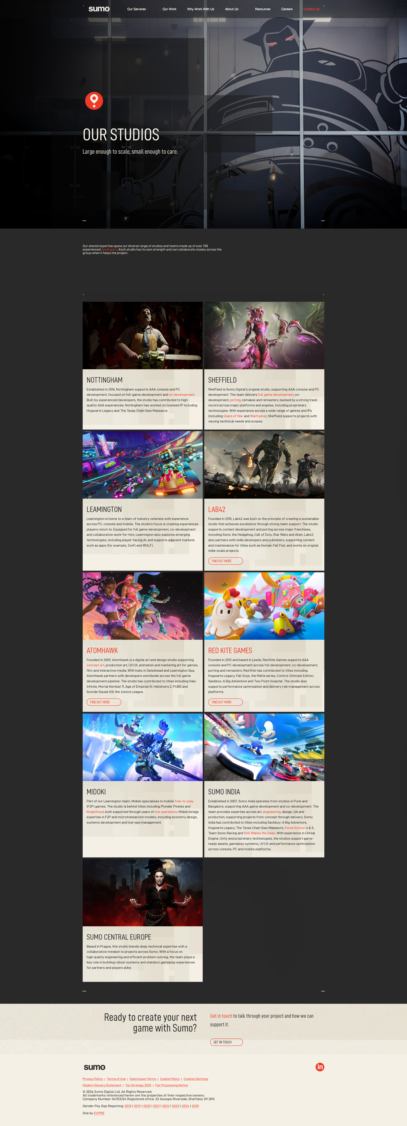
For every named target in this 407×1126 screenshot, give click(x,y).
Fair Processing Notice (171, 1085)
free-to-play (184, 801)
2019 (137, 1106)
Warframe (258, 416)
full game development (275, 394)
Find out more (221, 561)
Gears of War (233, 416)
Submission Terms (143, 1079)
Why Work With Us (200, 9)
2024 (185, 1106)
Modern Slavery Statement (102, 1085)
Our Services (136, 9)
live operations (166, 811)
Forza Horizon (295, 827)
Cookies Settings (196, 1079)
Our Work (169, 9)
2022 (165, 1106)
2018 (127, 1106)
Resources (262, 9)
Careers (287, 9)
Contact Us (312, 9)
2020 (147, 1106)
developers (109, 249)
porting (235, 400)
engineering (272, 811)
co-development (181, 394)
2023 (175, 1106)
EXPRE (99, 1113)
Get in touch (221, 1016)
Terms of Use (116, 1079)
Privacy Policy (93, 1079)
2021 (156, 1106)
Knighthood (95, 811)
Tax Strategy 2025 (138, 1085)
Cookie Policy (170, 1079)
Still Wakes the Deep (259, 833)
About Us (231, 9)
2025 (195, 1106)
